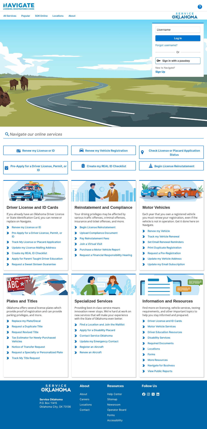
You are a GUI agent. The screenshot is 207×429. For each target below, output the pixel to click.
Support (200, 7)
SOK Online (41, 15)
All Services (9, 15)
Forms (111, 415)
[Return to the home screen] (20, 6)
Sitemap (112, 399)
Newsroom (113, 404)
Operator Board (116, 409)
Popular (25, 15)
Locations (58, 15)
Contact (85, 409)
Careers (84, 399)
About (72, 15)
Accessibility (115, 420)
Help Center (114, 394)
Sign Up (160, 71)
